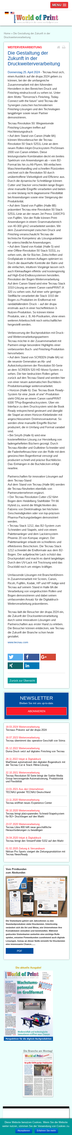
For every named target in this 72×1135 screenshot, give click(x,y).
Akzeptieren (23, 1130)
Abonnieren (36, 711)
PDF (19, 950)
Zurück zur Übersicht (22, 680)
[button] (15, 657)
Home (7, 33)
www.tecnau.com (18, 642)
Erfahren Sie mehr (46, 1130)
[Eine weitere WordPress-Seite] (36, 18)
